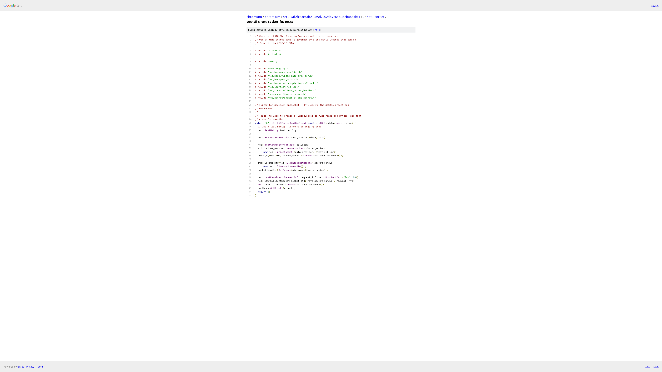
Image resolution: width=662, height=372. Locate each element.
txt (647, 366)
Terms (39, 366)
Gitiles (20, 366)
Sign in (655, 5)
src (285, 17)
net (369, 17)
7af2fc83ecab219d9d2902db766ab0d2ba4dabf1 (325, 17)
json (656, 366)
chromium (254, 17)
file (317, 29)
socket (379, 17)
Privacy (30, 366)
